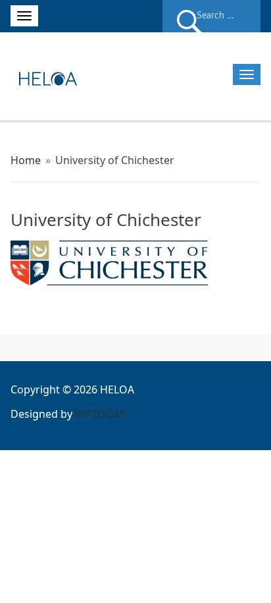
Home (26, 160)
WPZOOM (99, 414)
